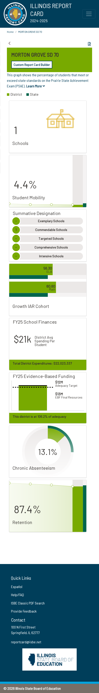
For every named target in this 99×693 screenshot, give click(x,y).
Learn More (34, 86)
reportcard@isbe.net (26, 642)
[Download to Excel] (89, 44)
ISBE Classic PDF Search (28, 603)
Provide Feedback (24, 611)
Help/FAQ (17, 594)
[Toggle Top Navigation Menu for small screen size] (88, 13)
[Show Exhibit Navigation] (9, 43)
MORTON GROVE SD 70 (30, 31)
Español (16, 586)
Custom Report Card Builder (32, 65)
